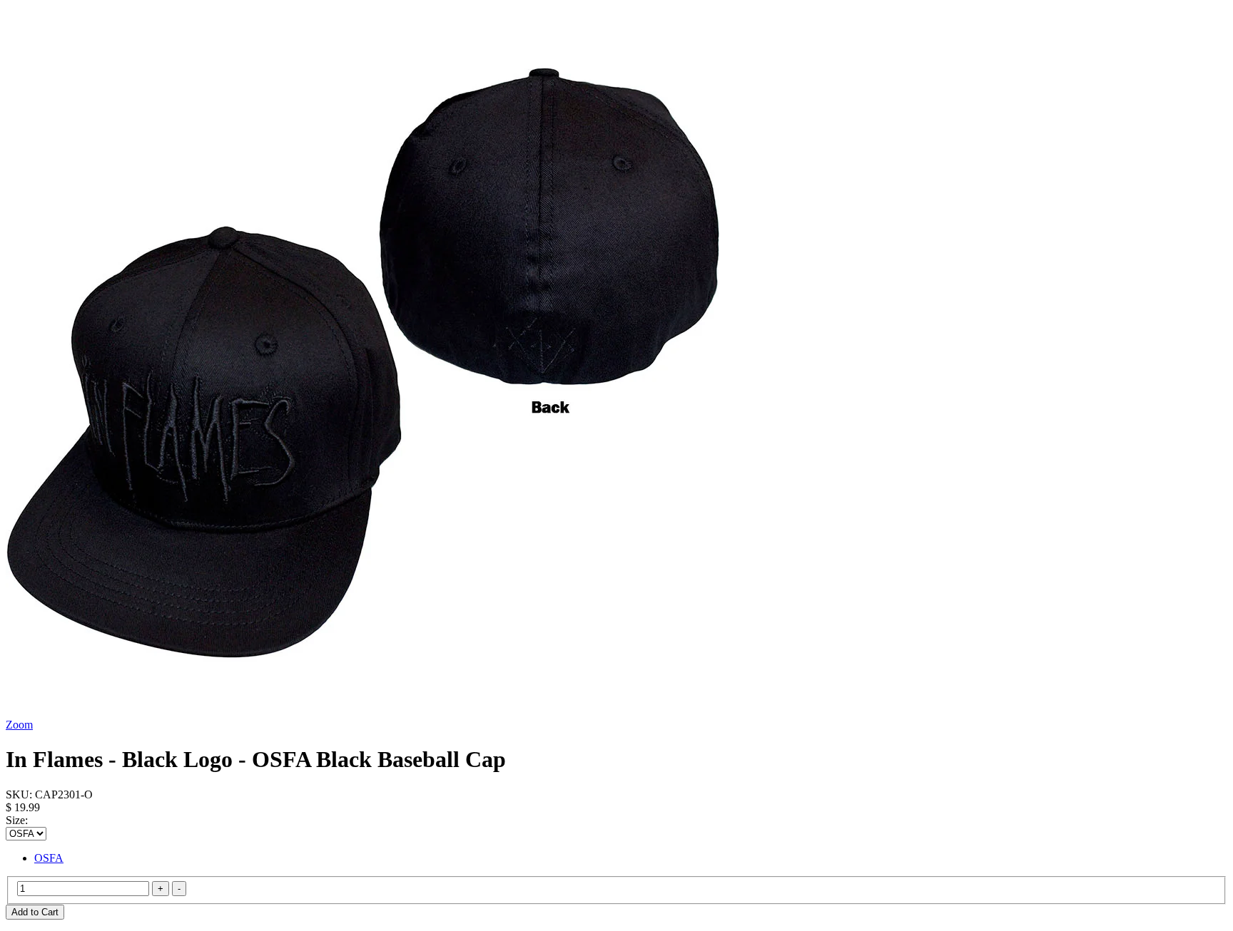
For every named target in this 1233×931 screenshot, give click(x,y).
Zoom (19, 725)
